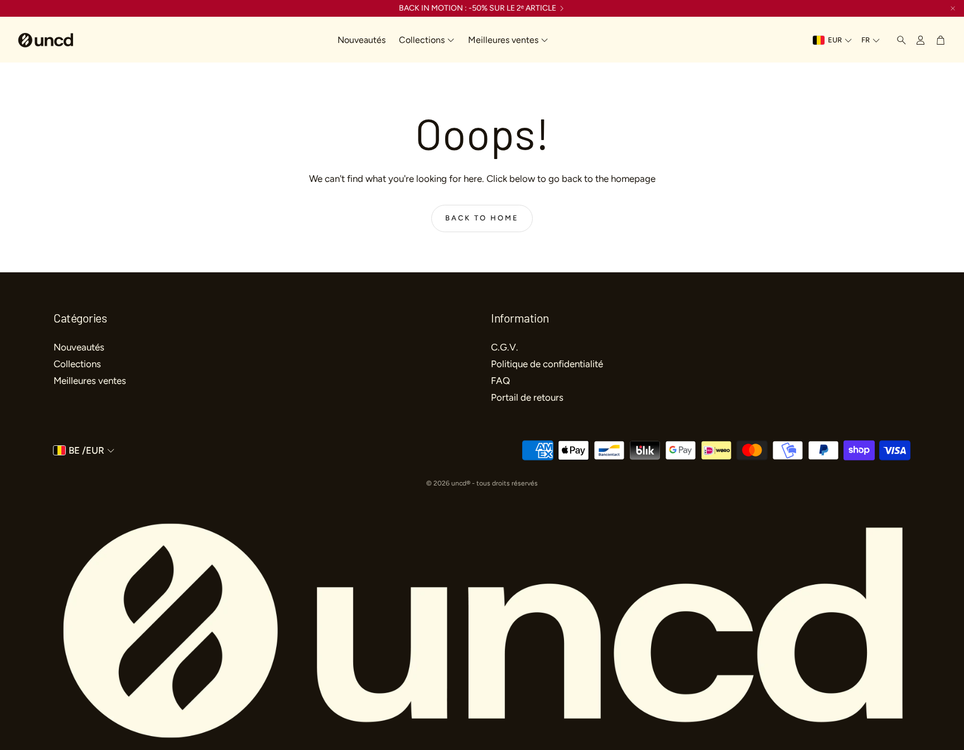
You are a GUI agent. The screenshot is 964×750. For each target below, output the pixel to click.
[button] (898, 40)
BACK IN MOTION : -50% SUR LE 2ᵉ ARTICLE (477, 8)
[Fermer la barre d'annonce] (952, 8)
